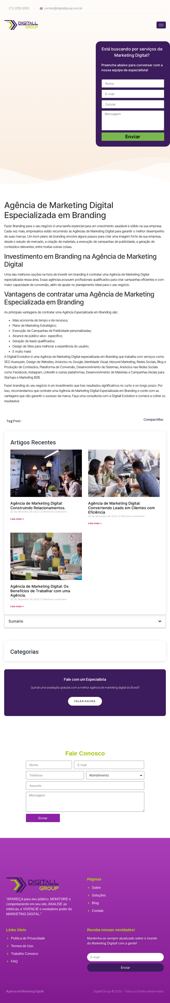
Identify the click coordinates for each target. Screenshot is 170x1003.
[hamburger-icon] (161, 25)
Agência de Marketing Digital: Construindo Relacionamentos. (38, 505)
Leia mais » (17, 518)
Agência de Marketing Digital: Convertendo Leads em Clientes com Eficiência (121, 507)
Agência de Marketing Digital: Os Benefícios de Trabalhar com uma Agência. (40, 590)
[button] (160, 621)
